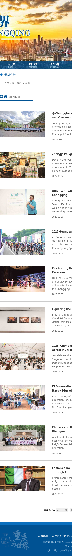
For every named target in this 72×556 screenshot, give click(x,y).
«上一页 (62, 510)
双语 (27, 83)
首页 (19, 83)
